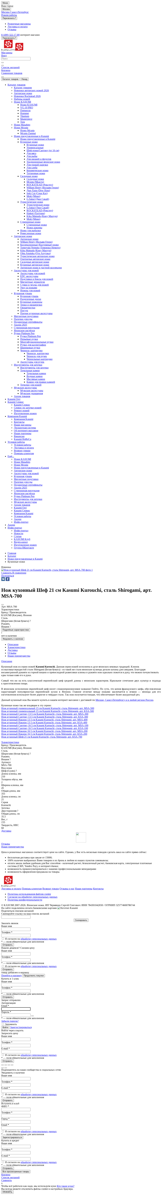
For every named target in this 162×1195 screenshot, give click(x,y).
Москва (6, 9)
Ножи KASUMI (28, 104)
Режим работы (9, 15)
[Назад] (2, 1067)
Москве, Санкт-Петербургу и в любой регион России (124, 700)
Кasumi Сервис (22, 404)
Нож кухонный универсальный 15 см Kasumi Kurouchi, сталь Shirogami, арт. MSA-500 (47, 708)
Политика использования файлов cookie (29, 894)
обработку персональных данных (39, 938)
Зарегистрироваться (21, 1027)
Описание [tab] (13, 644)
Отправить (8, 945)
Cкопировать (81, 920)
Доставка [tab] (13, 650)
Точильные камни (36, 373)
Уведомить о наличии (13, 639)
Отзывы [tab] (12, 653)
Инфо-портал (21, 530)
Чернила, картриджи (38, 353)
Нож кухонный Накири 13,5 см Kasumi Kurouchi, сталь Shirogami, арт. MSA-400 (44, 719)
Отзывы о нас (66, 888)
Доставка (6, 830)
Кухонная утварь (29, 296)
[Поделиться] (5, 1064)
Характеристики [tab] (16, 647)
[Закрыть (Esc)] (2, 1064)
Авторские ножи (29, 239)
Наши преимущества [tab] (19, 656)
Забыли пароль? (10, 1021)
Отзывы (5, 844)
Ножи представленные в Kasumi (37, 139)
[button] (7, 575)
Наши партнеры (83, 888)
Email (5, 1005)
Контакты (98, 888)
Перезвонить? (9, 18)
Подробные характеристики (16, 630)
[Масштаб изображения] (12, 1064)
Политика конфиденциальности (25, 899)
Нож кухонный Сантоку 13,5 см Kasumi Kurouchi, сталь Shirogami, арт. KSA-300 (44, 716)
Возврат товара (50, 888)
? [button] (30, 621)
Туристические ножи (38, 204)
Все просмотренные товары (16, 1171)
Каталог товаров (10, 79)
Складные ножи (35, 179)
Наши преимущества (12, 846)
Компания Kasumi (23, 419)
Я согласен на (31, 938)
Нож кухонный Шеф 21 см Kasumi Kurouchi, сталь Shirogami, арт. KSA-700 (41, 736)
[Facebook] (7, 579)
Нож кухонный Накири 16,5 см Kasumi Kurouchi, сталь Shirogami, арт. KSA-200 (44, 734)
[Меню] (2, 76)
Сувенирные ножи (37, 224)
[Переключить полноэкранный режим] (9, 1064)
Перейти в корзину (11, 975)
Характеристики (10, 742)
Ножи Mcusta (27, 130)
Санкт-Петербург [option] (19, 12)
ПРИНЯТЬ (7, 1192)
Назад (24, 79)
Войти (5, 1027)
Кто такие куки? (65, 1186)
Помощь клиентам (32, 888)
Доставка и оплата (11, 888)
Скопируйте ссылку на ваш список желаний (25, 913)
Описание (6, 661)
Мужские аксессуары (31, 390)
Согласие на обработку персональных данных (32, 897)
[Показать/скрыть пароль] (32, 1015)
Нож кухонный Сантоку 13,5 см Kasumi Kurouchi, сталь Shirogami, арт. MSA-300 (44, 714)
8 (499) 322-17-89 (10, 35)
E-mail (5, 1048)
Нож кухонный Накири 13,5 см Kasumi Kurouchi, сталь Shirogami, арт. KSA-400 (44, 722)
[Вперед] (5, 1067)
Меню (5, 3)
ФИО (5, 1106)
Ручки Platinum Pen (30, 336)
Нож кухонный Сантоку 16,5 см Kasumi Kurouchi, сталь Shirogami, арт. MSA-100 (44, 725)
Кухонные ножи (35, 144)
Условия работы (22, 444)
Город (5, 1118)
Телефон (6, 932)
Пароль (6, 1012)
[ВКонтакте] (3, 579)
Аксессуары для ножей (32, 273)
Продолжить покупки (34, 975)
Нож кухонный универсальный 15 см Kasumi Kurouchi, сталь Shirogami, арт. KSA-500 (47, 711)
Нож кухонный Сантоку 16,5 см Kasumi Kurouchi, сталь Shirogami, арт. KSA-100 (44, 728)
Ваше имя (6, 926)
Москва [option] (5, 12)
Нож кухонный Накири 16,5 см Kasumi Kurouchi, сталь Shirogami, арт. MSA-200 (44, 731)
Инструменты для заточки (34, 367)
